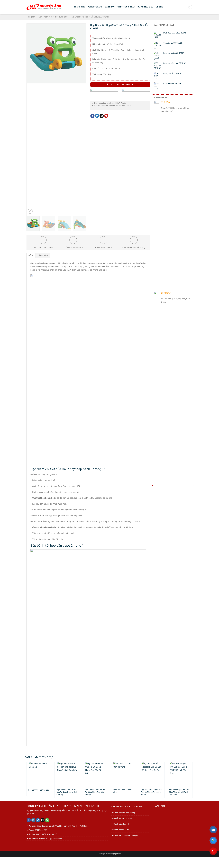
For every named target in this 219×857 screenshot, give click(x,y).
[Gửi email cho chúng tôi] (42, 820)
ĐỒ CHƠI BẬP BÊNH (100, 17)
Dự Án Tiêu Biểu (145, 7)
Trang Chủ (79, 7)
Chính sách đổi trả (121, 830)
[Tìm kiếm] (190, 7)
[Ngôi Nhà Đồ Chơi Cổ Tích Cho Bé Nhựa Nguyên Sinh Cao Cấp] (67, 774)
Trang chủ (30, 17)
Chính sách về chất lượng (124, 812)
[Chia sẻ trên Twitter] (97, 116)
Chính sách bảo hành (122, 824)
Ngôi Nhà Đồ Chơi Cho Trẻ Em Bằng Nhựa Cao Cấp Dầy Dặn (95, 791)
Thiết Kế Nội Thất (126, 7)
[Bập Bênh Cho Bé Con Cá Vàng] (123, 774)
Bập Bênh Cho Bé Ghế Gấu (38, 790)
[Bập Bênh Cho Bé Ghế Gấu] (39, 774)
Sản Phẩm (110, 7)
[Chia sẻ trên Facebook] (92, 116)
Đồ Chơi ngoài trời (80, 17)
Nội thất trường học (59, 17)
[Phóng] (30, 211)
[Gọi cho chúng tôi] (47, 820)
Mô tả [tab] (31, 255)
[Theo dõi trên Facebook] (29, 820)
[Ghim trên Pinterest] (106, 116)
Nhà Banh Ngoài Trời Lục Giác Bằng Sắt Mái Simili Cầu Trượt (179, 791)
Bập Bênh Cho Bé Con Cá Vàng (122, 791)
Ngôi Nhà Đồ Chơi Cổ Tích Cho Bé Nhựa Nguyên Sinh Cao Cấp (67, 791)
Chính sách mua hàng (122, 818)
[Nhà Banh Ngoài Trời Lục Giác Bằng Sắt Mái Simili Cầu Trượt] (180, 774)
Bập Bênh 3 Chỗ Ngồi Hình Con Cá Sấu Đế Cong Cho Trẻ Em (151, 791)
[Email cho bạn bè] (101, 116)
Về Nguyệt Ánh (95, 7)
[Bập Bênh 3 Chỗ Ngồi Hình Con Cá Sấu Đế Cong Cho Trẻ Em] (152, 774)
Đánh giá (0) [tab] (43, 255)
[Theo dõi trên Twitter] (38, 820)
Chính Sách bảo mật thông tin (125, 835)
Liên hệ (159, 7)
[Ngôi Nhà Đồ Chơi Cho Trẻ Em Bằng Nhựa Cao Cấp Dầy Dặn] (95, 774)
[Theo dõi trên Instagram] (33, 820)
